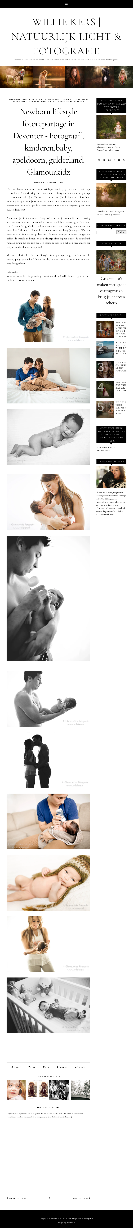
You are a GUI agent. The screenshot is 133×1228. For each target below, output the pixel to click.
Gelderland (82, 99)
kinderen (34, 101)
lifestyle (46, 101)
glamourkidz (20, 101)
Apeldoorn (15, 99)
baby (25, 99)
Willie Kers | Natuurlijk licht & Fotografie (66, 36)
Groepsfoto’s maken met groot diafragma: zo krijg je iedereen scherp (111, 290)
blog (31, 99)
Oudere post (81, 1198)
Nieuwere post (17, 1198)
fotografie (68, 99)
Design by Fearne (65, 1222)
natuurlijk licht (62, 101)
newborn (79, 101)
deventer (41, 99)
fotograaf (54, 99)
